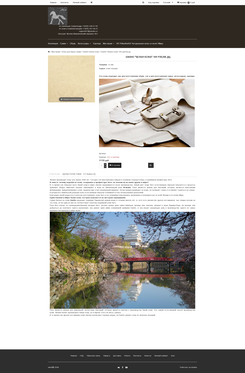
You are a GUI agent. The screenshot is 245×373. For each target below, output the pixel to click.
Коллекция (53, 43)
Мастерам (107, 43)
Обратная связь (93, 355)
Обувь (73, 43)
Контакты (65, 2)
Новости (147, 355)
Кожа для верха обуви (71, 52)
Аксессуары (83, 43)
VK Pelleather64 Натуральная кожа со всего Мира (139, 43)
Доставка (116, 355)
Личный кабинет (80, 2)
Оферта (106, 355)
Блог (172, 355)
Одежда (97, 43)
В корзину (115, 165)
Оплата (127, 355)
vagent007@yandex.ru (88, 31)
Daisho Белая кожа (91, 52)
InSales (194, 367)
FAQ (81, 355)
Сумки (63, 43)
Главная (53, 2)
